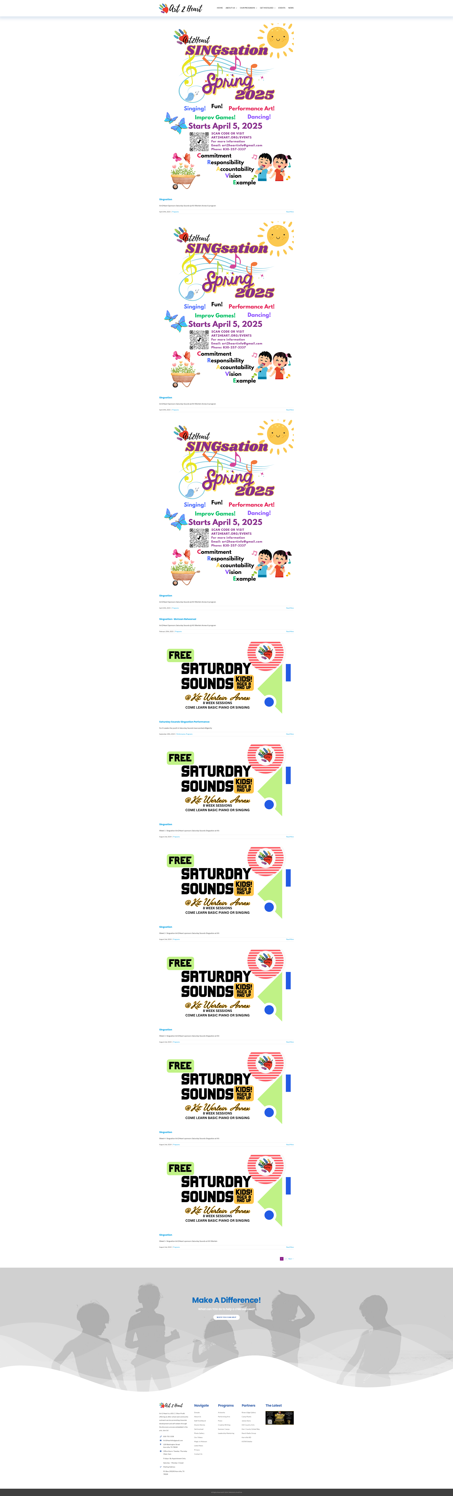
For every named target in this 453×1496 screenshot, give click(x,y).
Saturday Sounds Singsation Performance (184, 721)
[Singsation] (226, 109)
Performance (180, 734)
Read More (290, 212)
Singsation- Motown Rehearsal (177, 619)
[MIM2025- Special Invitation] (280, 1412)
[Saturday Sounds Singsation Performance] (226, 679)
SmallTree (239, 1492)
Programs (175, 212)
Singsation (165, 199)
